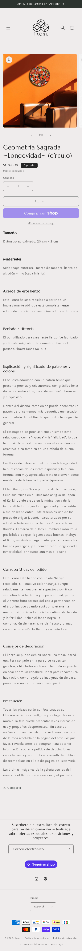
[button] (8, 27)
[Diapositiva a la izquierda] (31, 135)
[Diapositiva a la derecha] (50, 135)
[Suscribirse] (68, 849)
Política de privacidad (65, 938)
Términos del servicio (34, 944)
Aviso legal (57, 944)
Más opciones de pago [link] (41, 223)
